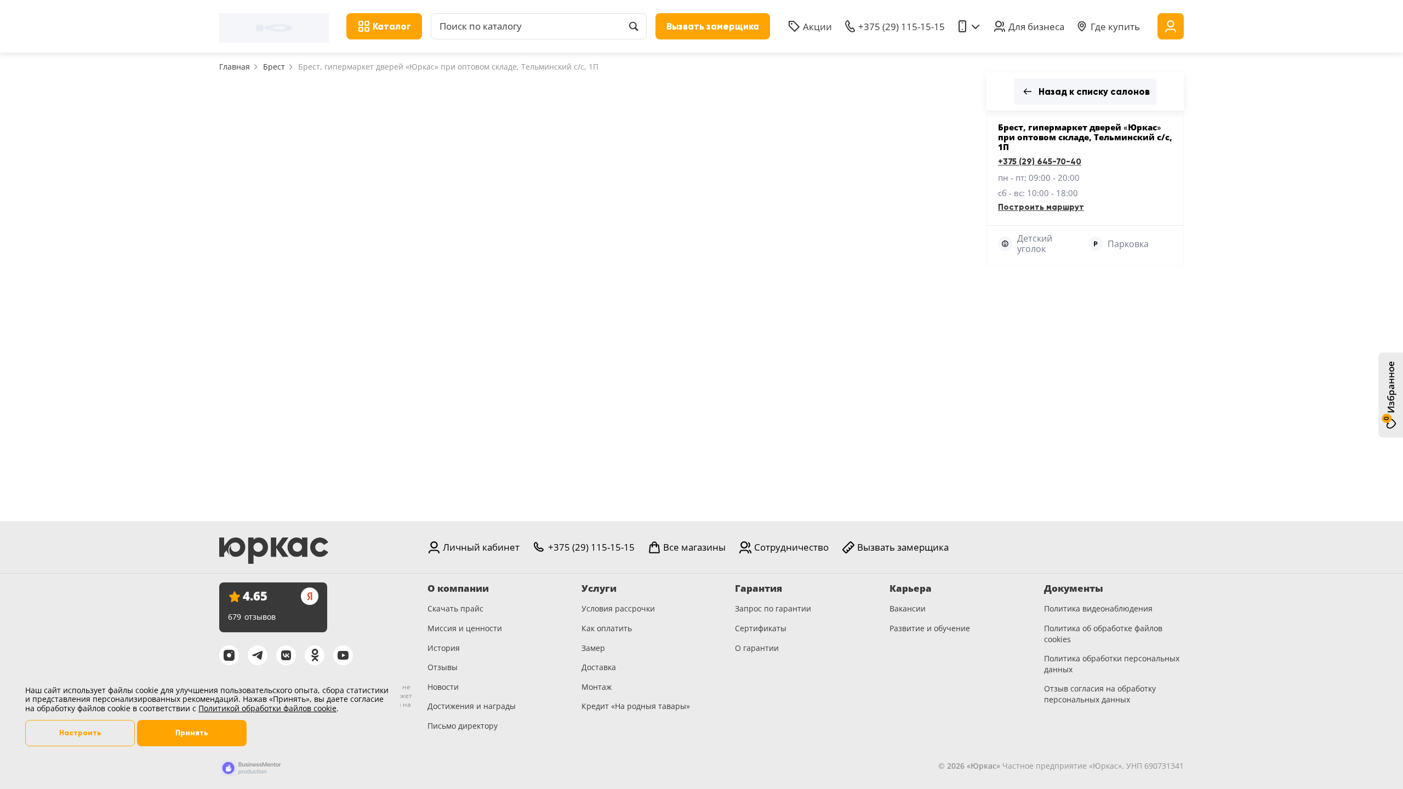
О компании (458, 588)
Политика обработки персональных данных (1111, 663)
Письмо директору (462, 726)
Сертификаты (760, 628)
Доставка (598, 667)
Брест (274, 66)
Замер (593, 648)
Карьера (910, 588)
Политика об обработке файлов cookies (1103, 633)
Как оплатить (606, 628)
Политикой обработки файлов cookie (267, 708)
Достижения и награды (471, 706)
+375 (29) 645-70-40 (1039, 161)
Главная (234, 66)
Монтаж (596, 687)
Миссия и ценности (464, 628)
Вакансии (907, 608)
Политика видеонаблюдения (1098, 608)
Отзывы (442, 667)
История (443, 648)
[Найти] (633, 26)
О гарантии (757, 648)
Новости (443, 687)
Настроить (80, 733)
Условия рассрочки (618, 608)
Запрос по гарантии (773, 608)
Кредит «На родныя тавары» (635, 706)
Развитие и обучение (929, 628)
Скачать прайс (455, 608)
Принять (191, 733)
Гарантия (758, 588)
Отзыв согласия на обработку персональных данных (1100, 694)
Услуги (599, 588)
